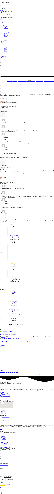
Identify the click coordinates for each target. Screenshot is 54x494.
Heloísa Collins (45, 82)
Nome (1, 468)
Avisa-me (30, 80)
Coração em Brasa (24, 82)
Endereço (2, 476)
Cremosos (41, 81)
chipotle (19, 82)
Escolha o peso (9, 297)
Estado (1, 484)
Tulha (14, 319)
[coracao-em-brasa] (3, 66)
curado (34, 82)
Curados (27, 81)
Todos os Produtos (23, 81)
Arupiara (13, 302)
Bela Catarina (14, 310)
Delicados (8, 81)
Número (1, 477)
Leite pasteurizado (32, 81)
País (1, 473)
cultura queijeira (30, 82)
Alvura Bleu (14, 292)
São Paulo (1, 83)
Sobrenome (2, 470)
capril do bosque (10, 82)
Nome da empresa (5, 471)
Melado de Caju (13, 277)
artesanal (3, 82)
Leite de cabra (46, 81)
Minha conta (3, 23)
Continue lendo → (3, 337)
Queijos (19, 81)
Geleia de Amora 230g (14, 235)
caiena (7, 82)
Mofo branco (38, 81)
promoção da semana (13, 81)
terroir (6, 83)
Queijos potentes (51, 81)
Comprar (14, 242)
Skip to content (2, 0)
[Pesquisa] (1, 12)
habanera (41, 82)
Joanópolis (50, 82)
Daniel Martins (37, 82)
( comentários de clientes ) (5, 72)
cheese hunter (16, 82)
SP (4, 83)
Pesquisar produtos (4, 11)
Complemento (4, 479)
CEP (1, 474)
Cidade (1, 482)
